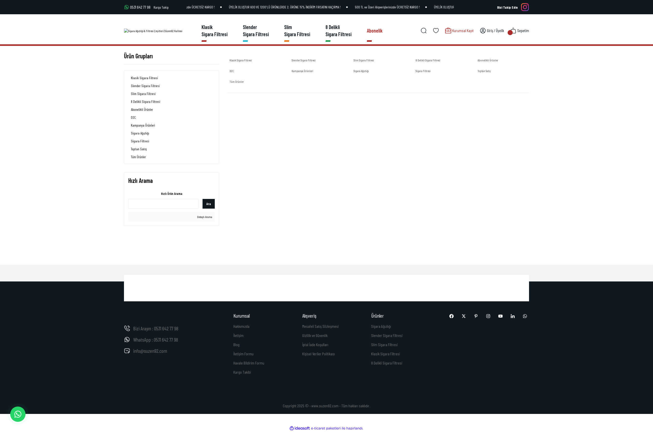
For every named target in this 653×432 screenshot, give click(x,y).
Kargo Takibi (242, 372)
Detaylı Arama (204, 217)
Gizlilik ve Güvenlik (315, 335)
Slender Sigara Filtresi (387, 335)
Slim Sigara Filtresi (384, 344)
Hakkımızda (241, 326)
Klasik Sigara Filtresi (385, 353)
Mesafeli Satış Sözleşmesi (320, 326)
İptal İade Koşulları (315, 344)
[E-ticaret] (326, 428)
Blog (236, 344)
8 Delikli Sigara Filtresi (386, 362)
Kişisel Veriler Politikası (318, 353)
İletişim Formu (243, 353)
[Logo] (153, 30)
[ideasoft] (300, 428)
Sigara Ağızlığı (381, 326)
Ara (208, 203)
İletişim (238, 335)
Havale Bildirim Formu (248, 362)
